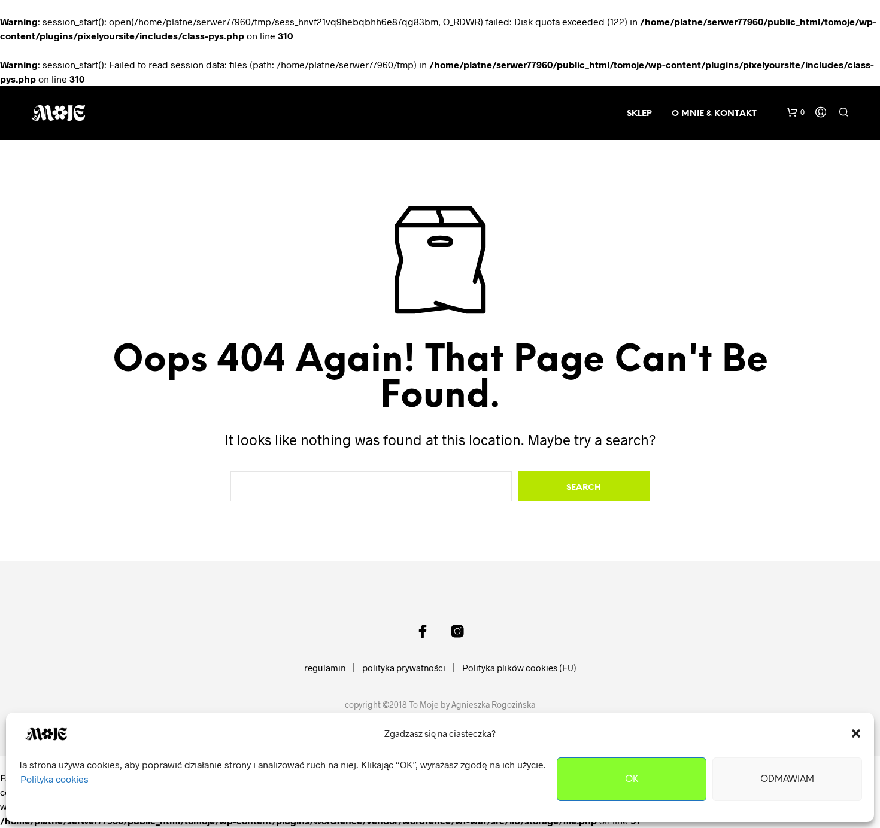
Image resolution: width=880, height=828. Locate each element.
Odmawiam (787, 779)
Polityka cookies (54, 778)
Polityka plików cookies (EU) (519, 667)
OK (631, 779)
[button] (856, 733)
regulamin (324, 667)
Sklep (639, 113)
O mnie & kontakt (714, 113)
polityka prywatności (403, 667)
